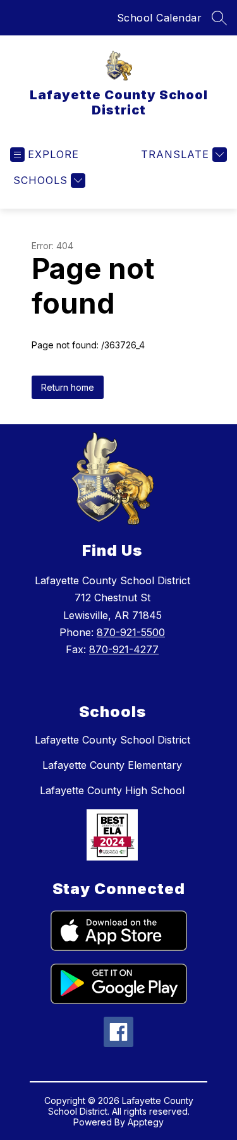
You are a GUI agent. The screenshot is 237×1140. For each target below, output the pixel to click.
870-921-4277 (124, 649)
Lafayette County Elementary (112, 765)
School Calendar (159, 17)
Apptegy (146, 1122)
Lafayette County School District (112, 739)
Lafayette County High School (112, 790)
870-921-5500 (131, 632)
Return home (67, 387)
